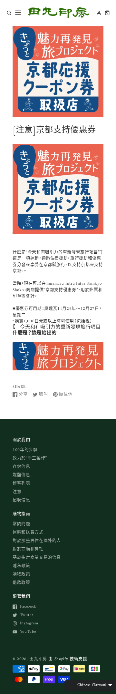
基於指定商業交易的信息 (37, 557)
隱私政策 (21, 566)
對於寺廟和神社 (28, 549)
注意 (17, 491)
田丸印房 (38, 659)
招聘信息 (21, 500)
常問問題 (21, 524)
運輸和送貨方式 (28, 532)
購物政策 (21, 574)
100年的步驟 (25, 450)
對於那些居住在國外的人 (37, 540)
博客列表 (21, 483)
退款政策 (21, 582)
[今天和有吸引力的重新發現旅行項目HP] (58, 367)
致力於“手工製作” (30, 458)
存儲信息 (21, 466)
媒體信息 (21, 475)
